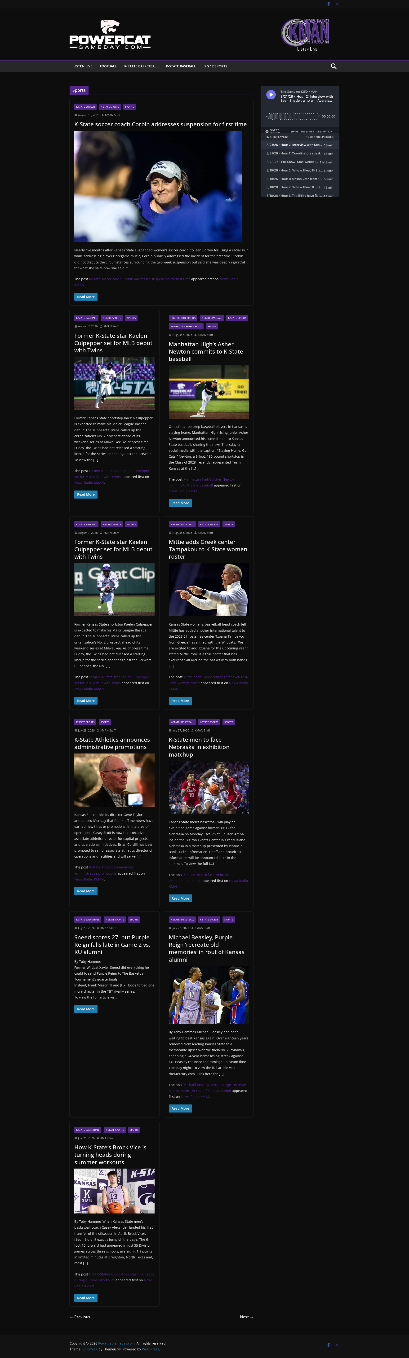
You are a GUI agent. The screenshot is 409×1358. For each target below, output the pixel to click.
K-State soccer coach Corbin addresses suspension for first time (160, 124)
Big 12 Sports (215, 66)
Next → (246, 1316)
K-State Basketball (141, 66)
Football (108, 66)
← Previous (80, 1316)
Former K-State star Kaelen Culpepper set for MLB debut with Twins (113, 343)
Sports (129, 106)
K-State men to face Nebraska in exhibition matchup (199, 747)
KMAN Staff (112, 115)
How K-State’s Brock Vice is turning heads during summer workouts (110, 1154)
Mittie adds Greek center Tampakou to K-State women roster (208, 549)
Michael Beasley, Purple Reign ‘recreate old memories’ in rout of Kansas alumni (207, 948)
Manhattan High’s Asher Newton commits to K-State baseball (206, 351)
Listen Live (82, 66)
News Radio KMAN (89, 482)
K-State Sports (110, 106)
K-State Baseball (181, 66)
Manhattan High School (186, 326)
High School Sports (183, 318)
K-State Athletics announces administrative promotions (112, 743)
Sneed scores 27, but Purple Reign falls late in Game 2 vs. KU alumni (112, 944)
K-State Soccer (85, 106)
